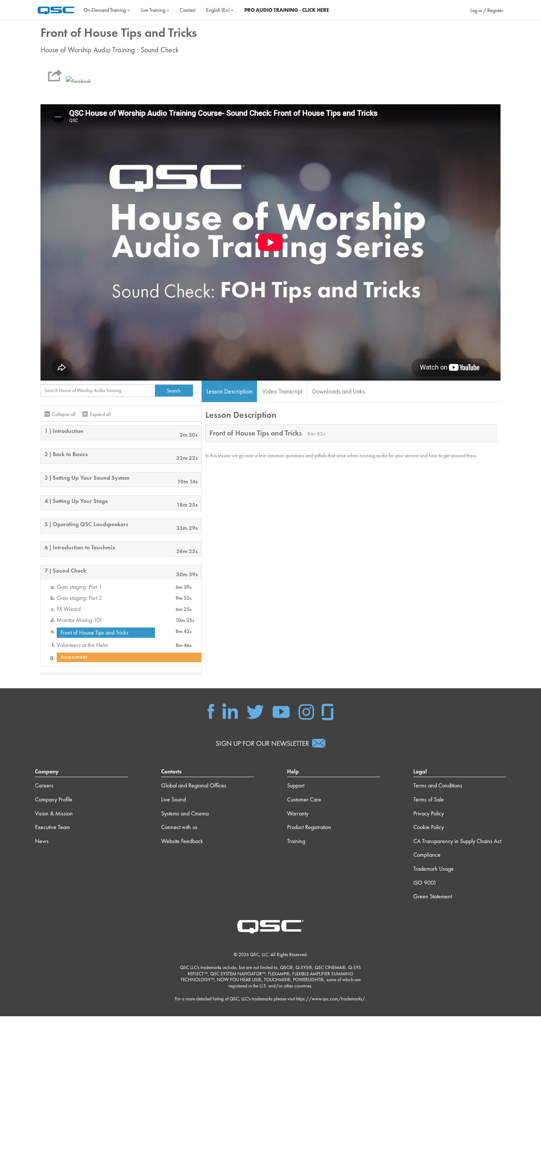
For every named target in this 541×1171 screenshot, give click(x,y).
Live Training (153, 10)
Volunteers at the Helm (82, 645)
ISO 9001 (424, 883)
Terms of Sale (428, 799)
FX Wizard (69, 609)
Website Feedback (182, 841)
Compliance (427, 855)
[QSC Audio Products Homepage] (270, 926)
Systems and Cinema (185, 813)
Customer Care (304, 799)
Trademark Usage (433, 869)
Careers (44, 785)
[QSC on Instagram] (306, 710)
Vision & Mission (54, 813)
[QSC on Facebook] (211, 710)
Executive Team (52, 827)
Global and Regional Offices (193, 785)
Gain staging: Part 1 (79, 587)
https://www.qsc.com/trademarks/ (330, 999)
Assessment (73, 657)
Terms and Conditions (437, 785)
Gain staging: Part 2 (79, 598)
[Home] (56, 9)
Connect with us (179, 827)
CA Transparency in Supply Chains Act (457, 841)
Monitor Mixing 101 (79, 620)
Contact (187, 10)
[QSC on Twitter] (255, 710)
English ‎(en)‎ (218, 10)
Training (296, 841)
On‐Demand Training (105, 10)
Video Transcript (282, 391)
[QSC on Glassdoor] (328, 710)
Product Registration (309, 827)
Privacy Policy (428, 813)
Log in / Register (486, 10)
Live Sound (173, 799)
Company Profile (54, 799)
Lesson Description (229, 391)
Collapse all (63, 414)
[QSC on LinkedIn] (230, 710)
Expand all (100, 414)
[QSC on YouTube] (281, 710)
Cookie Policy (428, 827)
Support (295, 785)
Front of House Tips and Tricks (94, 632)
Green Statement (432, 896)
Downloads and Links (338, 391)
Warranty (297, 813)
